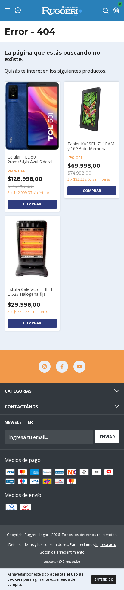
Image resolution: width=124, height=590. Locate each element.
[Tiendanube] (62, 562)
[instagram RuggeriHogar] (45, 367)
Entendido (104, 579)
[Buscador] (106, 11)
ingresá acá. (105, 544)
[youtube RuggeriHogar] (79, 367)
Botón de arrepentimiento (62, 552)
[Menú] (9, 11)
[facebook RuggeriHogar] (62, 367)
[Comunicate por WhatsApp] (18, 11)
